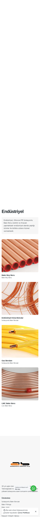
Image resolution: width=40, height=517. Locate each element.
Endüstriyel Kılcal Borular (12, 318)
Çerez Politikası (24, 513)
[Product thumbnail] (20, 255)
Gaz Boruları (7, 361)
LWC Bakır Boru (8, 403)
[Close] (36, 511)
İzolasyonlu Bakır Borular (10, 320)
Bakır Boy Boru (8, 275)
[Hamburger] (4, 31)
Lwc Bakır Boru (7, 406)
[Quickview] (6, 243)
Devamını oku (20, 269)
